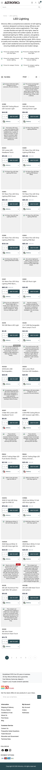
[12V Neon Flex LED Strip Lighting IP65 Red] (31, 223)
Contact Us (4, 728)
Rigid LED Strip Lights (29, 54)
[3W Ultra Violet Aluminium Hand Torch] (11, 617)
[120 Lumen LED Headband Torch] (11, 136)
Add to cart (14, 116)
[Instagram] (10, 750)
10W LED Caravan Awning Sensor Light (29, 108)
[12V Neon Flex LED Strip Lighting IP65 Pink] (11, 223)
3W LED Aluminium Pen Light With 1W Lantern (10, 589)
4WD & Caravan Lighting (30, 61)
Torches (4, 68)
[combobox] (21, 7)
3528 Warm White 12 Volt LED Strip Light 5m (31, 545)
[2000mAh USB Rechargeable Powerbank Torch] (11, 354)
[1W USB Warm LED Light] (11, 311)
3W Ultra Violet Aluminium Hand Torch (10, 633)
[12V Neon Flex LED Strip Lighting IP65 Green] (11, 179)
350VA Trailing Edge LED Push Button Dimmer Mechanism (10, 458)
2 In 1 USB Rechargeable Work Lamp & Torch (30, 326)
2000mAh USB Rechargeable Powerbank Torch (8, 370)
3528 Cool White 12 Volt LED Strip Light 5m (30, 501)
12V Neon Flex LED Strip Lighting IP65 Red (30, 239)
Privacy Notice (5, 710)
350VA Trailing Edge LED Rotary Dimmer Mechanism (31, 458)
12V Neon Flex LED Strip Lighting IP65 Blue (30, 151)
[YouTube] (6, 750)
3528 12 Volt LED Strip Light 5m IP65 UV (9, 501)
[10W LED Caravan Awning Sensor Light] (31, 92)
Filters (7, 77)
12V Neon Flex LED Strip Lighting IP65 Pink (10, 239)
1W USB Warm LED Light (10, 325)
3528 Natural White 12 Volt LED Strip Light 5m (10, 545)
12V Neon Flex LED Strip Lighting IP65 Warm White (10, 282)
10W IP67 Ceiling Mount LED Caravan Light (10, 108)
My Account (26, 707)
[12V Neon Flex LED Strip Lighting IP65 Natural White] (31, 179)
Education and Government (10, 736)
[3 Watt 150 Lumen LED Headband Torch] (11, 398)
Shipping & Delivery (7, 707)
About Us (4, 715)
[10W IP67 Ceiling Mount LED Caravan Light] (11, 92)
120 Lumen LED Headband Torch (7, 151)
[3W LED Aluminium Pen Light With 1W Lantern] (11, 573)
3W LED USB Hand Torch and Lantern (31, 589)
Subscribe (39, 697)
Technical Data (6, 739)
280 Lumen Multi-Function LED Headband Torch (30, 370)
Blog (2, 720)
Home (5, 16)
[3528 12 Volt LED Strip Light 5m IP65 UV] (11, 486)
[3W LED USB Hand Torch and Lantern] (31, 573)
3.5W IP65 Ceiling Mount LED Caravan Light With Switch (31, 414)
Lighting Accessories (28, 68)
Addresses (25, 712)
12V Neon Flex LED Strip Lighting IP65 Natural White (30, 195)
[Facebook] (2, 750)
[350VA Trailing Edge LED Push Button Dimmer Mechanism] (11, 442)
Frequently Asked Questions (10, 731)
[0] (39, 2)
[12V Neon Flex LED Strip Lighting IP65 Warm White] (11, 267)
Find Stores (4, 718)
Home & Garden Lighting (10, 61)
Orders (24, 710)
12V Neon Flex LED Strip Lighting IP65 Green (10, 195)
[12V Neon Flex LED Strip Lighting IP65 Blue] (31, 136)
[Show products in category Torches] (10, 67)
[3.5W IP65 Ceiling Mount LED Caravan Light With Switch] (31, 398)
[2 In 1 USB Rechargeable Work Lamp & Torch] (31, 311)
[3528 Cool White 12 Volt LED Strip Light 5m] (31, 486)
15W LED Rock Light (29, 281)
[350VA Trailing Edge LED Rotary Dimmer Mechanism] (31, 442)
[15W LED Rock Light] (31, 267)
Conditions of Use (6, 712)
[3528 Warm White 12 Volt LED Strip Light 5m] (31, 529)
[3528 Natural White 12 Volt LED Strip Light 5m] (11, 529)
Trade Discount (6, 733)
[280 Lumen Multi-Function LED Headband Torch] (31, 354)
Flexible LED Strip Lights (9, 54)
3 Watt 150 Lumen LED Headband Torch (9, 414)
